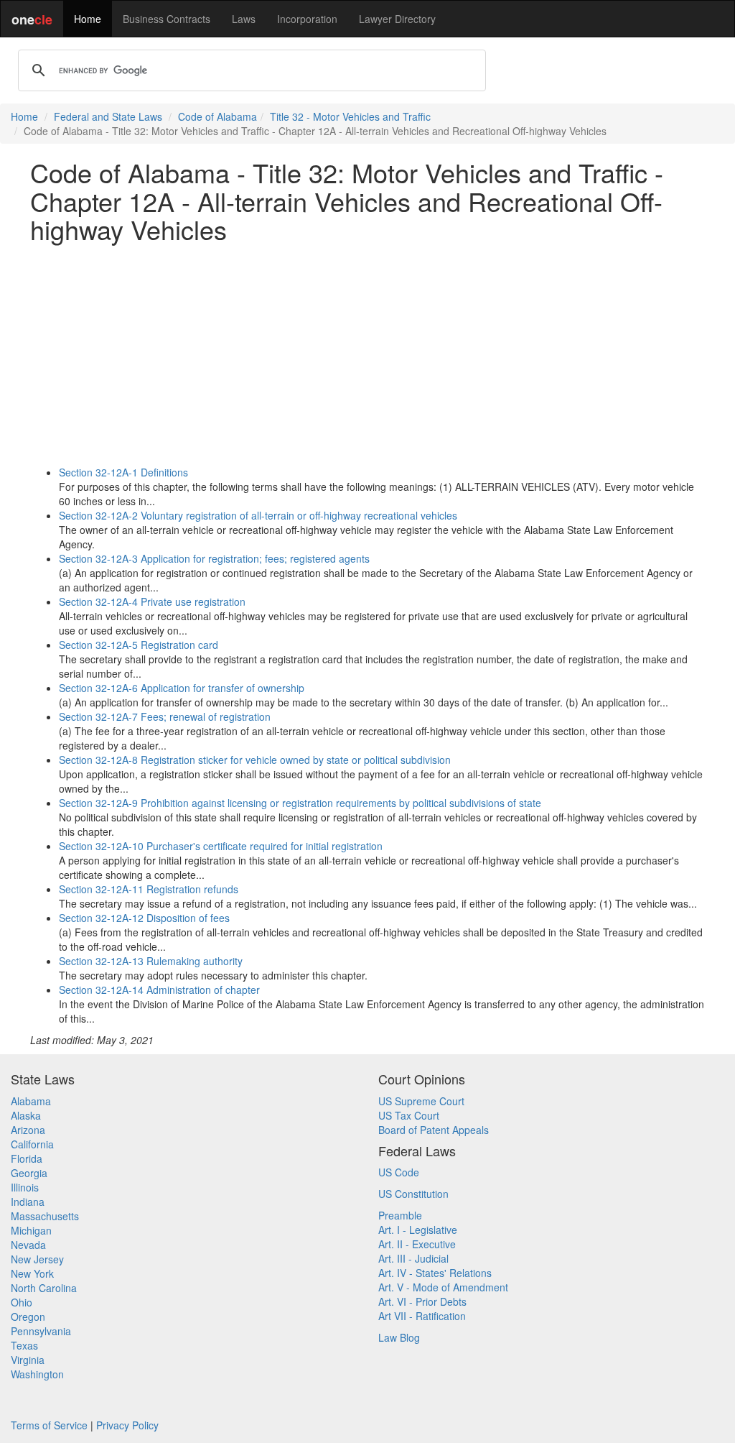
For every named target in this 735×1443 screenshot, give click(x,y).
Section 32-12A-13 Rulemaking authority (151, 961)
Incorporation (307, 18)
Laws (244, 18)
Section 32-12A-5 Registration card (138, 644)
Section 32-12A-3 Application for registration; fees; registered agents (214, 558)
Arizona (28, 1129)
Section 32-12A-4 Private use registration (152, 601)
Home (87, 18)
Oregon (28, 1316)
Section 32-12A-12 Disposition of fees (144, 917)
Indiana (28, 1201)
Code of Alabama (217, 116)
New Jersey (37, 1259)
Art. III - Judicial (413, 1258)
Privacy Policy (127, 1425)
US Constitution (413, 1193)
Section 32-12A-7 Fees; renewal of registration (165, 716)
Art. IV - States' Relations (435, 1272)
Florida (26, 1158)
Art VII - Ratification (422, 1316)
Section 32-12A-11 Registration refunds (148, 889)
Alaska (26, 1115)
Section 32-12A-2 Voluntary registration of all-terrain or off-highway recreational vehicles (258, 515)
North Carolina (44, 1288)
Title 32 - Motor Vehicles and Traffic (350, 116)
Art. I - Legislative (417, 1229)
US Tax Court (408, 1115)
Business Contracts (166, 18)
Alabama (31, 1101)
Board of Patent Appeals (433, 1129)
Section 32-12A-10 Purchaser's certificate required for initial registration (221, 846)
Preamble (400, 1215)
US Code (398, 1172)
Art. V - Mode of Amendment (443, 1287)
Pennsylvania (41, 1331)
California (32, 1144)
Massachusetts (45, 1216)
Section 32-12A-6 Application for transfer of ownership (181, 688)
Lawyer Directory (397, 18)
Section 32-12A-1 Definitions (123, 472)
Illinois (25, 1187)
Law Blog (399, 1337)
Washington (37, 1374)
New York (32, 1273)
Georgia (29, 1173)
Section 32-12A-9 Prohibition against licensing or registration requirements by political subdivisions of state (300, 803)
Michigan (31, 1230)
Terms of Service (49, 1425)
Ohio (21, 1302)
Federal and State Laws (108, 116)
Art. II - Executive (417, 1244)
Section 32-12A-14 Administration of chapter (159, 989)
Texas (24, 1345)
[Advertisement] (367, 354)
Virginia (28, 1359)
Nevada (28, 1244)
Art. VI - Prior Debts (422, 1301)
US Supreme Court (421, 1101)
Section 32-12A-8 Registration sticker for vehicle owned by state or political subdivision (255, 759)
